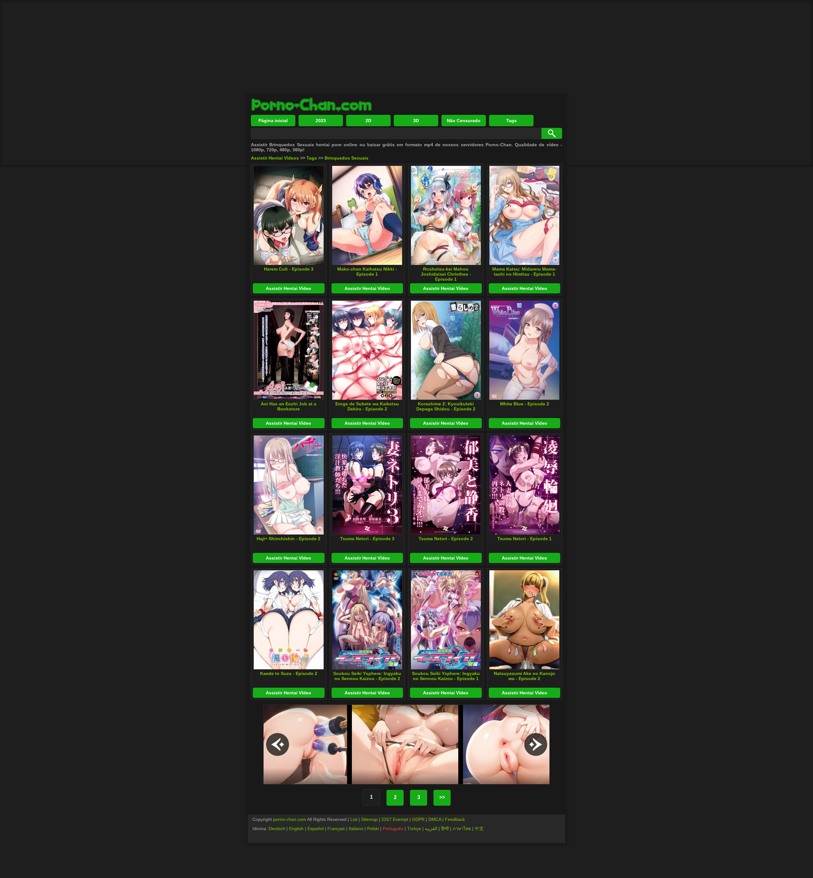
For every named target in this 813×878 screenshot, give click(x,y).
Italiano (356, 828)
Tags (511, 120)
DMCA (434, 819)
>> (442, 797)
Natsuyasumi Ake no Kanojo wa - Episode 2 (524, 676)
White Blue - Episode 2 (524, 403)
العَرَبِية (431, 828)
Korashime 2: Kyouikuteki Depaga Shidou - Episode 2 (445, 406)
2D (368, 120)
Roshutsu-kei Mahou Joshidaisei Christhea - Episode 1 (446, 274)
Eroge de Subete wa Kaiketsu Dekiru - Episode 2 (367, 406)
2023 (321, 120)
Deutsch (277, 828)
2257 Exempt (394, 819)
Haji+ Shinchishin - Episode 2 (288, 538)
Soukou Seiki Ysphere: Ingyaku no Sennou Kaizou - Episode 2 (367, 676)
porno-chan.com (289, 819)
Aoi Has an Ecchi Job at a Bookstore (288, 406)
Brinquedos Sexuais (346, 158)
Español (315, 828)
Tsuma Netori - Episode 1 (524, 538)
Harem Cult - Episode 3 (288, 269)
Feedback (455, 819)
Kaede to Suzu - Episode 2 (288, 673)
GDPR (418, 819)
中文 (479, 828)
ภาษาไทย (462, 828)
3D (416, 120)
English (296, 828)
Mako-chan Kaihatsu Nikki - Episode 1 (367, 271)
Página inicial (273, 120)
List (353, 819)
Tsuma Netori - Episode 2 (446, 538)
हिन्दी (445, 828)
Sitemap (369, 819)
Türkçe (414, 828)
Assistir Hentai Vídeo (288, 288)
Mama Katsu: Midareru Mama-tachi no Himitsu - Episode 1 (524, 271)
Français (336, 828)
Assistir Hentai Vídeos (275, 158)
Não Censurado (463, 120)
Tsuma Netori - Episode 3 (367, 538)
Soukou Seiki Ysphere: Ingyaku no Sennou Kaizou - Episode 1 (446, 676)
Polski (373, 828)
